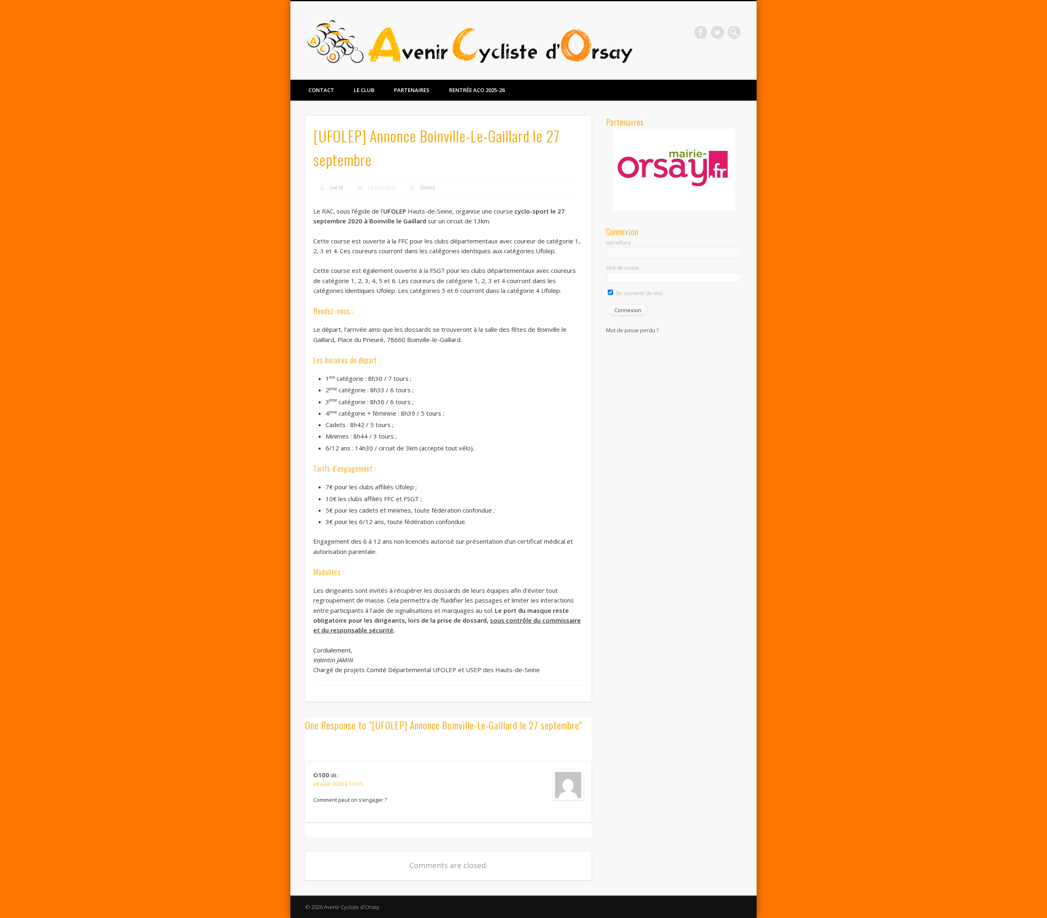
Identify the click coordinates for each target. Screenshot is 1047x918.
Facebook (700, 32)
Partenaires (411, 90)
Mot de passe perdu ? (632, 330)
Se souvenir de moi (638, 293)
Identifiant (618, 242)
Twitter (717, 32)
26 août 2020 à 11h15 (338, 784)
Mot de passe (622, 267)
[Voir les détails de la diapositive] (674, 170)
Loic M (336, 187)
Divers (427, 187)
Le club (364, 90)
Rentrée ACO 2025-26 (477, 90)
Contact (321, 90)
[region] (674, 170)
